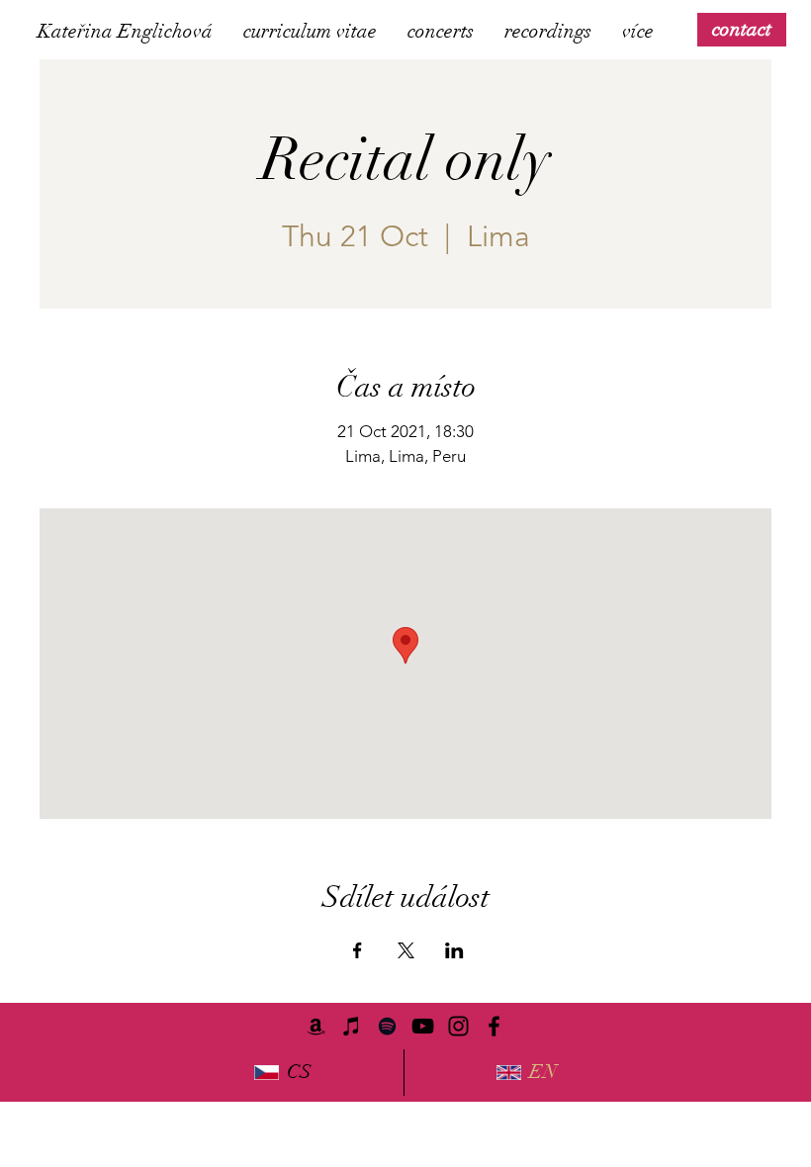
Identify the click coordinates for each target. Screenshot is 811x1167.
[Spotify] (387, 1026)
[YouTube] (422, 1026)
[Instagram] (458, 1026)
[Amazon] (316, 1026)
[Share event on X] (406, 950)
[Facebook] (494, 1026)
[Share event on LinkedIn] (454, 950)
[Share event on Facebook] (357, 950)
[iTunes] (351, 1026)
